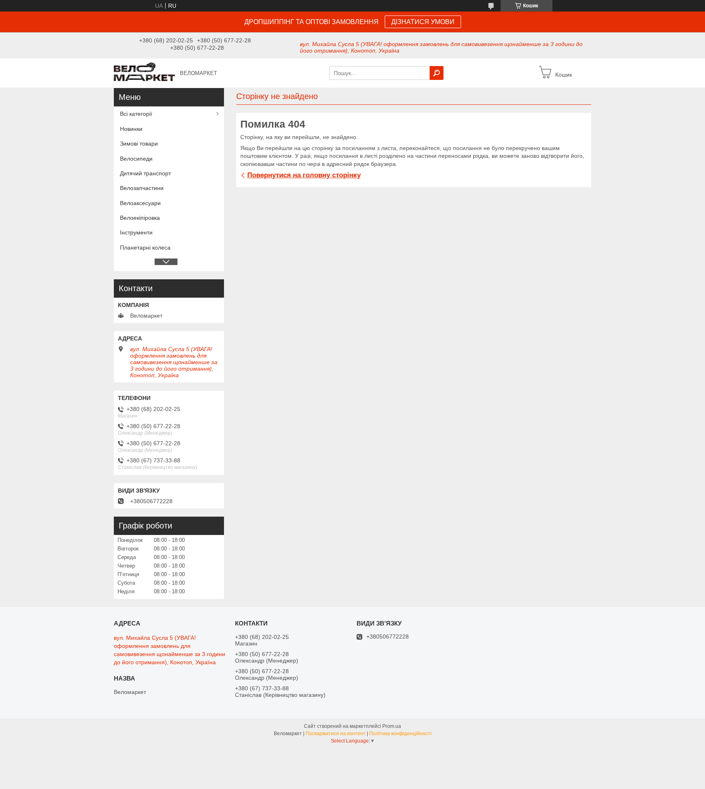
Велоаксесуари (140, 203)
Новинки (131, 129)
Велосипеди (136, 158)
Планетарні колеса (145, 247)
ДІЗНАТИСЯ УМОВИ (422, 21)
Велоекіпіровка (140, 217)
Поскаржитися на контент (336, 733)
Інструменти (136, 232)
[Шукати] (436, 73)
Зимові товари (139, 143)
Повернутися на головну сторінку (304, 175)
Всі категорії (136, 114)
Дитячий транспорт (145, 173)
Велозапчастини (142, 188)
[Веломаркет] (144, 72)
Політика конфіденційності (400, 733)
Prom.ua (391, 726)
